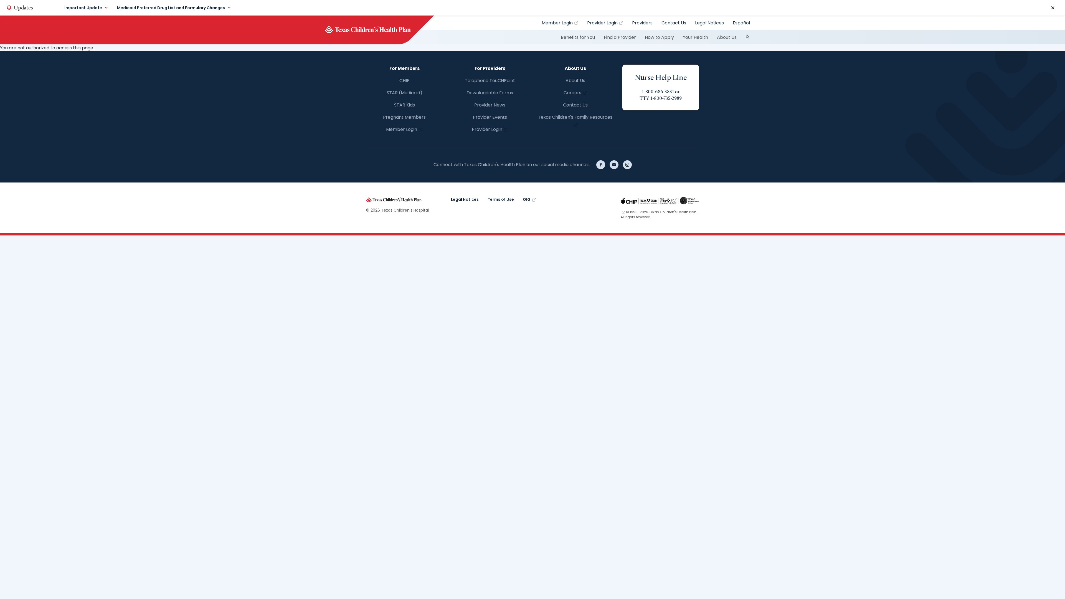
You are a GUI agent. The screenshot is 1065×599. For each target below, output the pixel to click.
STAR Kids (404, 105)
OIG (527, 199)
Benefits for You (578, 37)
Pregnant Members (404, 117)
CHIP (404, 80)
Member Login (557, 23)
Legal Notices (709, 23)
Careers (572, 93)
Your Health (695, 37)
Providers (642, 23)
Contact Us (673, 23)
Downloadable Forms (489, 93)
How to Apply (659, 37)
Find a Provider (620, 37)
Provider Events (490, 117)
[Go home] (377, 30)
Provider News (489, 105)
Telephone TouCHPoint (490, 80)
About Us (727, 37)
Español (741, 23)
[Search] (747, 37)
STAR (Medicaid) (404, 93)
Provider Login (602, 23)
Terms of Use (501, 199)
